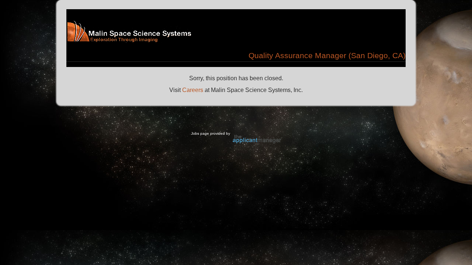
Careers (192, 90)
